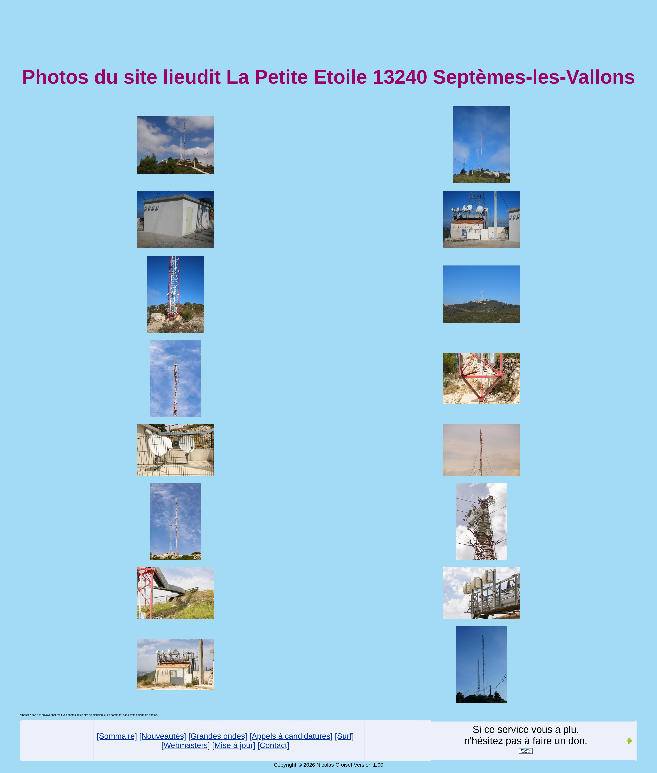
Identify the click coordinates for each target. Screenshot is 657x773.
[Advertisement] (328, 25)
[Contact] (273, 745)
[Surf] (344, 736)
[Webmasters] (185, 745)
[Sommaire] (117, 736)
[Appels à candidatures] (291, 736)
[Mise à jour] (233, 745)
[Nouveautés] (162, 736)
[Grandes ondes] (217, 736)
